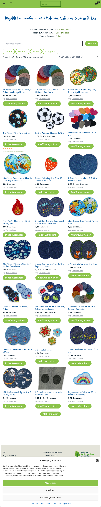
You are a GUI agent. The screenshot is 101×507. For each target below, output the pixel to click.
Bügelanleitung (62, 33)
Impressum (66, 503)
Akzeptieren (50, 483)
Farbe (36, 51)
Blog (60, 36)
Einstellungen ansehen (50, 497)
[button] (97, 460)
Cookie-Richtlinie (37, 503)
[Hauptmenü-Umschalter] (3, 4)
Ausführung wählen (15, 103)
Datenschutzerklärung (53, 503)
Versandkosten (11, 99)
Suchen (92, 43)
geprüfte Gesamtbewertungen (13, 151)
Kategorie (50, 51)
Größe (9, 51)
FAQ (4, 452)
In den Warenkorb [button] (14, 144)
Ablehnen (50, 490)
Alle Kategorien (64, 29)
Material (22, 51)
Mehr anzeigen (50, 414)
